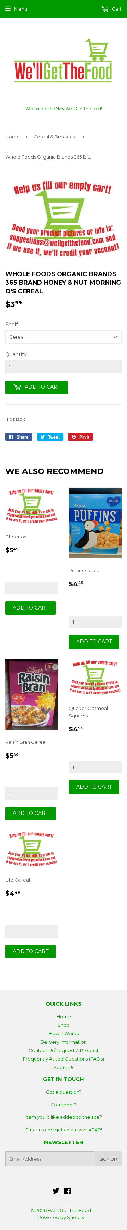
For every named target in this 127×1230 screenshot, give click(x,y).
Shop (64, 1025)
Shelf (11, 324)
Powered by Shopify (61, 1217)
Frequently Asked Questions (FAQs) (63, 1059)
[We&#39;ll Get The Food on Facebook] (67, 1192)
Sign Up (108, 1159)
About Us (63, 1067)
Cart (116, 9)
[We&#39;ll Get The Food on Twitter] (55, 1192)
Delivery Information (63, 1042)
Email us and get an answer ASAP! (63, 1129)
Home (12, 137)
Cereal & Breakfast (55, 137)
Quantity (16, 354)
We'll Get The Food (69, 1210)
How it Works (64, 1033)
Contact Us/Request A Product (64, 1050)
